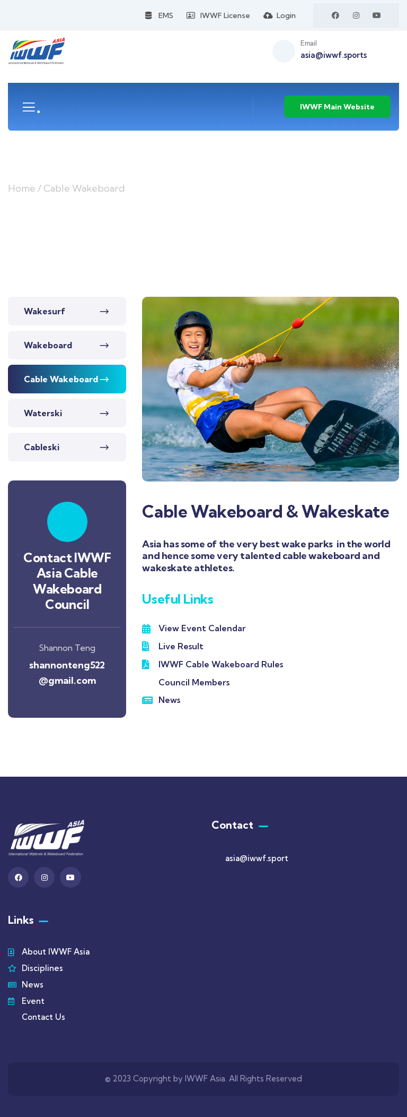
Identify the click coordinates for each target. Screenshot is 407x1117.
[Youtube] (377, 15)
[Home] (36, 51)
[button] (394, 396)
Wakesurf (44, 311)
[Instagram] (356, 15)
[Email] (283, 51)
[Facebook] (335, 15)
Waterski (43, 413)
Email (308, 43)
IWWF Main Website (337, 106)
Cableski (41, 447)
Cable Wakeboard (61, 379)
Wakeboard (48, 345)
